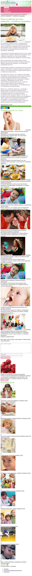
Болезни (6, 10)
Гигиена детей (5, 526)
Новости (3, 230)
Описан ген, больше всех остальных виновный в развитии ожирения (13, 231)
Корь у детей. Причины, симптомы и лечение (13, 562)
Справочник (7, 11)
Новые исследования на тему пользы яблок (13, 374)
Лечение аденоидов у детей (8, 508)
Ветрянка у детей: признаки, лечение (11, 473)
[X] (9, 108)
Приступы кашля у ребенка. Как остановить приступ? (16, 436)
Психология (4, 204)
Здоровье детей (13, 14)
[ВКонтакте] (2, 108)
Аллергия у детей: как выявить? (10, 400)
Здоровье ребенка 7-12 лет (8, 490)
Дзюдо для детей (5, 544)
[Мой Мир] (6, 108)
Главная (6, 569)
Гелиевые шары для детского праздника (15, 331)
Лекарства (7, 9)
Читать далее (4, 380)
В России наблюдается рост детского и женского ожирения (14, 157)
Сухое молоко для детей (7, 455)
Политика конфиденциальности (13, 570)
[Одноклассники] (4, 108)
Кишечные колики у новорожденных (11, 418)
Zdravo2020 (4, 1)
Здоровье (6, 7)
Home (2, 14)
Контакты (6, 572)
